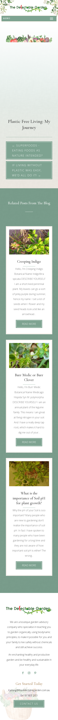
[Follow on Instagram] (29, 672)
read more (29, 324)
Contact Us (29, 703)
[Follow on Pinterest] (35, 672)
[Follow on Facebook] (22, 672)
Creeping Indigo (29, 261)
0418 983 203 (29, 695)
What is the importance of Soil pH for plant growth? (29, 498)
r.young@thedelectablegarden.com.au (29, 690)
